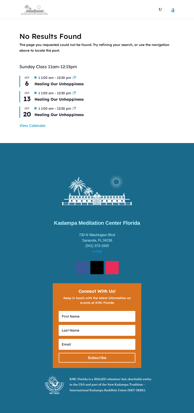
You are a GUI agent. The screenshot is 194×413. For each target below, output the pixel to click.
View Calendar (32, 125)
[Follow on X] (97, 267)
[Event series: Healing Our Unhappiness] (74, 78)
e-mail (97, 251)
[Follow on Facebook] (81, 267)
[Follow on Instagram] (112, 267)
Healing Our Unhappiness (59, 83)
